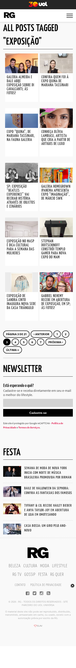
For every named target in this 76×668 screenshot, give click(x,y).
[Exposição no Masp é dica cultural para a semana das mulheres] (21, 236)
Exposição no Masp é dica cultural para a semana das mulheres (20, 247)
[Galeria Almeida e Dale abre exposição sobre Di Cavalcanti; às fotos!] (21, 72)
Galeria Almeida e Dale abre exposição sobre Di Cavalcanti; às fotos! (20, 85)
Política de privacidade (45, 585)
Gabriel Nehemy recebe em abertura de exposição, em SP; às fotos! (56, 302)
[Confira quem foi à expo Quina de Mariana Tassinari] (56, 72)
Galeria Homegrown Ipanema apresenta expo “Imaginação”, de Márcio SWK (56, 193)
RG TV (17, 574)
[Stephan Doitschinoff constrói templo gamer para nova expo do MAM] (56, 236)
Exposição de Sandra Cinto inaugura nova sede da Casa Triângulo (21, 302)
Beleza (15, 566)
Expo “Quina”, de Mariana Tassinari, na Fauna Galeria (21, 136)
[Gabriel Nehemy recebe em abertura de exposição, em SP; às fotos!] (56, 291)
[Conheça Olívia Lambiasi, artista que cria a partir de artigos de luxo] (56, 127)
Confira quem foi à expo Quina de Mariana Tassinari (55, 81)
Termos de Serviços (29, 427)
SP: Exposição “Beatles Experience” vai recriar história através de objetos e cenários (21, 197)
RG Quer (57, 574)
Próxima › (55, 342)
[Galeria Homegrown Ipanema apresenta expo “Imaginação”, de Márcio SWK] (56, 181)
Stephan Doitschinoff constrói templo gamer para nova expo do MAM (53, 249)
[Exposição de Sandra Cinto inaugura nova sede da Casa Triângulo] (21, 291)
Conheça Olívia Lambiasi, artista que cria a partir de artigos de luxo (55, 138)
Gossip (29, 574)
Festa (43, 574)
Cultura (30, 566)
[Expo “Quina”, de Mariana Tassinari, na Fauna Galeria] (21, 127)
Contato (20, 585)
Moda (44, 566)
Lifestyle (60, 566)
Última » (12, 350)
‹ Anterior (41, 334)
